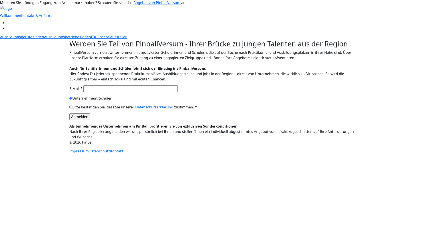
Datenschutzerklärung (154, 107)
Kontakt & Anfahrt (36, 15)
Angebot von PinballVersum (156, 2)
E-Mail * (76, 88)
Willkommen (10, 15)
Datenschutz (99, 151)
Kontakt (116, 151)
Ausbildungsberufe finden (22, 36)
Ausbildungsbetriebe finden (67, 36)
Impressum (79, 151)
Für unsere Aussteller (109, 36)
